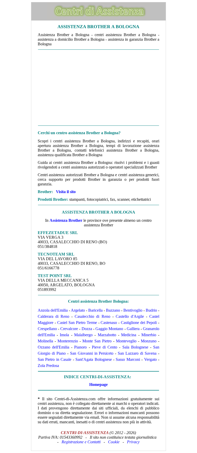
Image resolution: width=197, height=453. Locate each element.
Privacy (133, 442)
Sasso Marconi (128, 359)
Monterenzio (67, 341)
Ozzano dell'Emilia (53, 347)
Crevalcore (69, 328)
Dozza (87, 328)
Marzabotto (107, 335)
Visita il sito (66, 191)
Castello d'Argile (130, 316)
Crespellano (47, 328)
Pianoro (80, 347)
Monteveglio (126, 341)
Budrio (151, 310)
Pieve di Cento (104, 347)
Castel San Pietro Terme (77, 322)
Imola (64, 335)
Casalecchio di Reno (92, 316)
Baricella (95, 310)
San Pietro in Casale (54, 359)
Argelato (78, 310)
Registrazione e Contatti (81, 442)
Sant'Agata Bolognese (93, 359)
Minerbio (148, 335)
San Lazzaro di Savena (137, 353)
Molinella (45, 341)
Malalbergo (83, 335)
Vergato (150, 359)
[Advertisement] (98, 87)
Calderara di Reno (53, 316)
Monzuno (148, 341)
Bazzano (113, 310)
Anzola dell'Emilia (53, 310)
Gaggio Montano (109, 328)
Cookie (114, 442)
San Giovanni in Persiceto (92, 353)
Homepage (98, 384)
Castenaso (109, 322)
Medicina (128, 335)
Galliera (133, 328)
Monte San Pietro (97, 341)
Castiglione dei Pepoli (139, 322)
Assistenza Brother (66, 220)
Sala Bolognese (135, 347)
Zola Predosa (48, 365)
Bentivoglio (132, 310)
